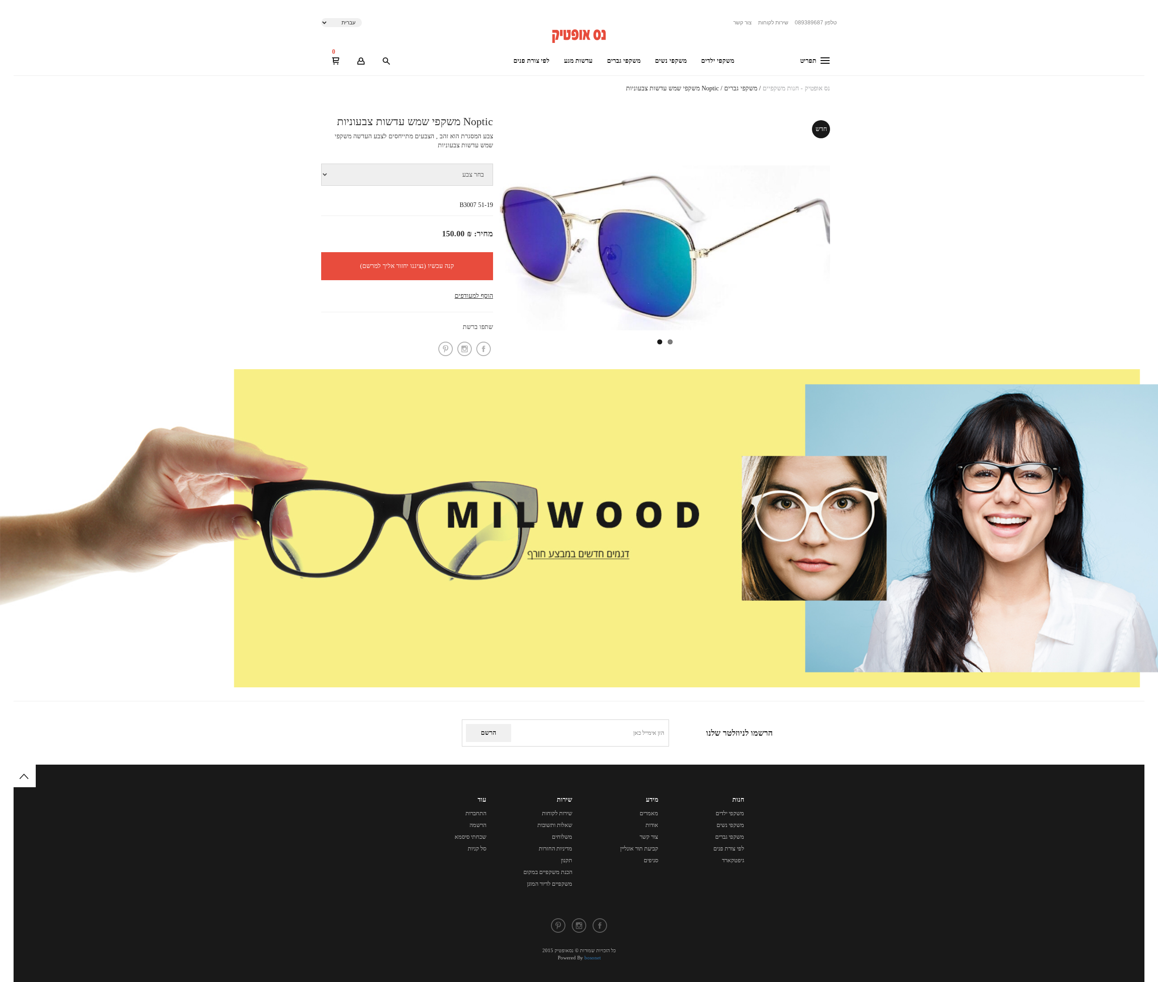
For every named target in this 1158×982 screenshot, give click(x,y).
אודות (651, 825)
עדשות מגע (578, 60)
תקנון (566, 860)
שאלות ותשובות (554, 825)
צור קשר (742, 22)
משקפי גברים (624, 60)
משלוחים (562, 836)
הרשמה (478, 825)
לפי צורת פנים (531, 60)
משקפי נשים (671, 60)
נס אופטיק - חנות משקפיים (796, 88)
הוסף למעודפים (474, 295)
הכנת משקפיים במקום (547, 872)
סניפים (651, 860)
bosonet (592, 957)
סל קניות (477, 848)
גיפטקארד (733, 860)
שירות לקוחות (773, 22)
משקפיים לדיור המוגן (549, 883)
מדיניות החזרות (555, 848)
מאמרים (649, 813)
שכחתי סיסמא (470, 836)
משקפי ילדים (717, 60)
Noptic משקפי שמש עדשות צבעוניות (672, 88)
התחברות (475, 813)
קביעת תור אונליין (639, 848)
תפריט (809, 60)
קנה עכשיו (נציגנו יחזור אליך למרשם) (407, 266)
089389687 (816, 22)
